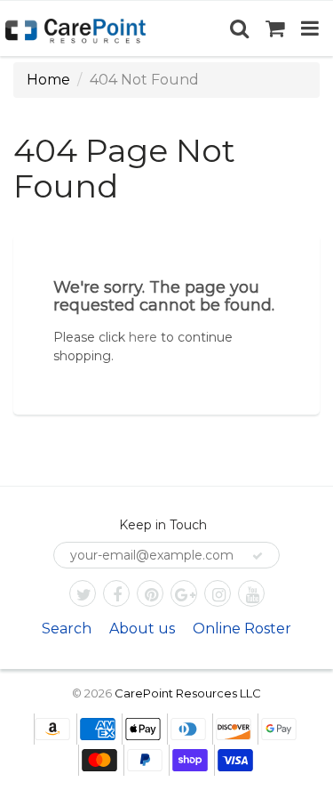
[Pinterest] (150, 593)
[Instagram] (217, 593)
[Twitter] (82, 593)
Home (48, 79)
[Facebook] (116, 593)
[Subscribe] (257, 556)
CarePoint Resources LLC (188, 693)
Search (66, 628)
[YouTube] (251, 593)
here (143, 337)
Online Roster (242, 628)
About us (142, 628)
